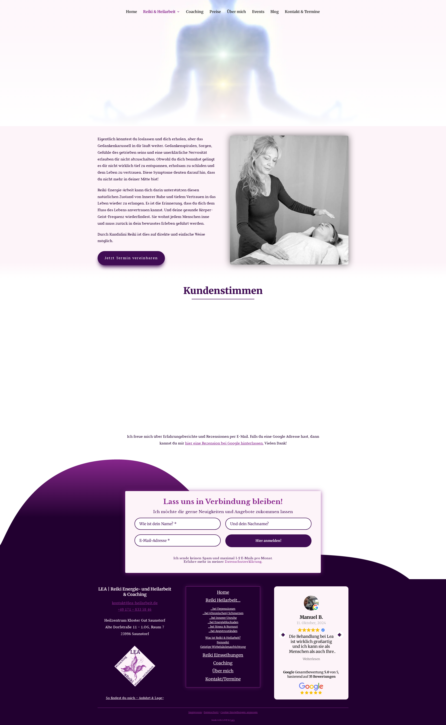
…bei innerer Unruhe (223, 618)
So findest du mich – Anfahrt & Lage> (135, 698)
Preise (215, 12)
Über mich (236, 12)
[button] (340, 634)
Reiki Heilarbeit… (223, 600)
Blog (274, 12)
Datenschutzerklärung (243, 562)
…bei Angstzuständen (223, 631)
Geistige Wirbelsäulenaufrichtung (223, 646)
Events (258, 12)
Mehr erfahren (223, 90)
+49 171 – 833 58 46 (134, 609)
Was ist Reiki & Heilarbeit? (223, 637)
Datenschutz (211, 712)
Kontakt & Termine (302, 12)
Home (131, 12)
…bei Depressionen (222, 608)
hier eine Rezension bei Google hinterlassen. (224, 443)
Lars (232, 720)
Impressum (195, 712)
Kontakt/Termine (223, 679)
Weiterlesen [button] (311, 659)
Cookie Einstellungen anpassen (239, 712)
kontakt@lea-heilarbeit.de (135, 602)
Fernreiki (223, 642)
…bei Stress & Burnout (223, 626)
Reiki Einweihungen (223, 655)
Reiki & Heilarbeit (159, 12)
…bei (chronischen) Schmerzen (223, 613)
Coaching (194, 12)
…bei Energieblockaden (223, 622)
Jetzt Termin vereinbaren (131, 258)
